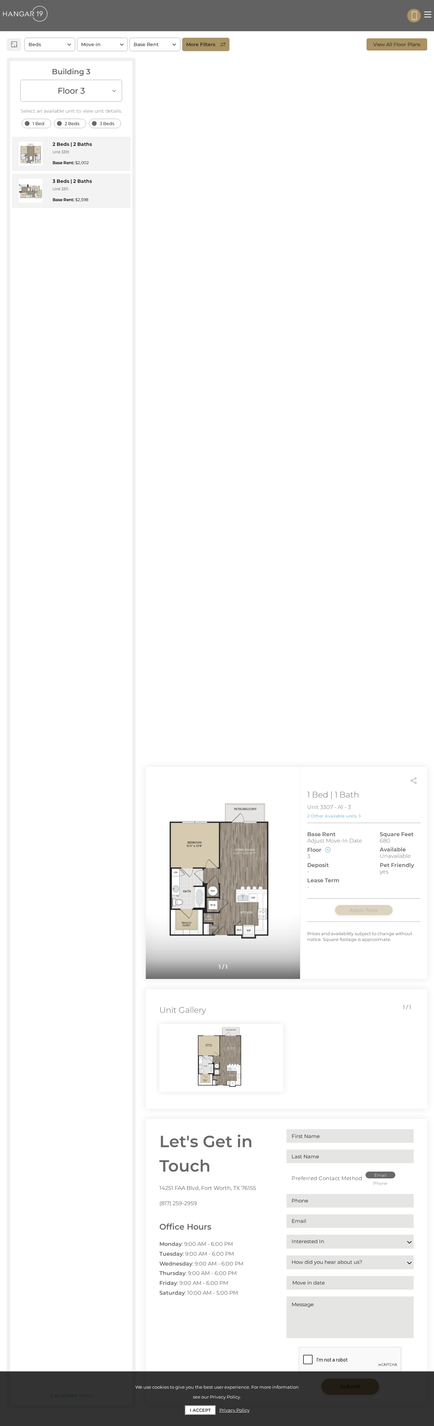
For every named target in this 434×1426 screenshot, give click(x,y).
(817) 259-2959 (178, 1203)
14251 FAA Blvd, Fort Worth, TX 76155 (207, 1188)
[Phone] (414, 15)
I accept (200, 1410)
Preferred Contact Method (327, 1178)
